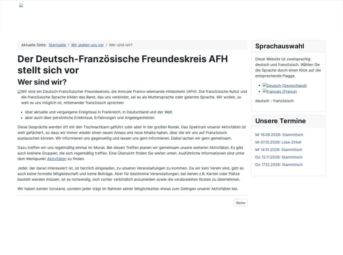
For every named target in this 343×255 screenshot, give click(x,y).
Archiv (131, 29)
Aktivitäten (71, 29)
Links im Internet (157, 29)
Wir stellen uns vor (103, 29)
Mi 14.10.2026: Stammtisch (278, 149)
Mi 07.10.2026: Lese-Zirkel (278, 142)
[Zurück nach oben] (337, 249)
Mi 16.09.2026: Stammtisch (279, 134)
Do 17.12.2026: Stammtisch (279, 164)
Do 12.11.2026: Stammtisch (278, 157)
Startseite (28, 29)
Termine (49, 29)
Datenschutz (30, 234)
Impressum (28, 227)
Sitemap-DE (30, 242)
